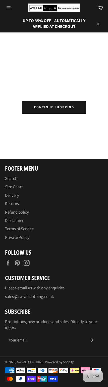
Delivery (12, 195)
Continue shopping (54, 107)
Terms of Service (19, 229)
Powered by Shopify (59, 362)
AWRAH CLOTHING (30, 362)
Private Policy (17, 238)
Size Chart (14, 187)
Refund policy (17, 212)
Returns (12, 204)
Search (11, 179)
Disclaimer (14, 221)
